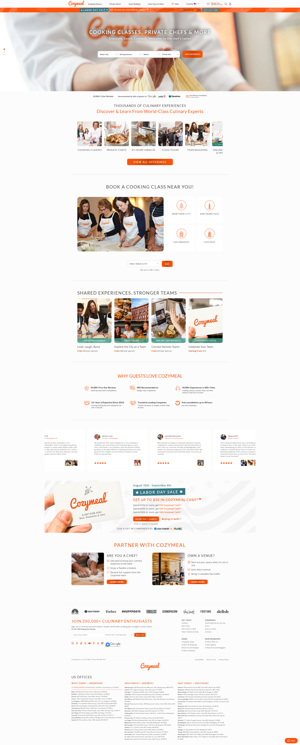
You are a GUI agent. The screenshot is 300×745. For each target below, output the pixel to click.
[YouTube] (89, 643)
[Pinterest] (94, 643)
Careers (208, 632)
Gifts (176, 4)
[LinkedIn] (102, 643)
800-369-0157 (218, 5)
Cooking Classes (95, 4)
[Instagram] (72, 643)
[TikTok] (81, 643)
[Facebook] (77, 643)
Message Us (214, 3)
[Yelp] (85, 643)
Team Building (134, 4)
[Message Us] (209, 4)
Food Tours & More (156, 4)
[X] (98, 643)
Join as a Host (210, 629)
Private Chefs (115, 4)
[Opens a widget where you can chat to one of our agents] (291, 741)
